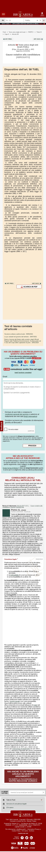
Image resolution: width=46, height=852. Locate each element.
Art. (8, 39)
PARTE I (31, 32)
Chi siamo (25, 831)
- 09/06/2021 (18, 334)
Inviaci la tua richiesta (10, 468)
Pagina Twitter (26, 837)
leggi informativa (30, 416)
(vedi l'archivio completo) (23, 372)
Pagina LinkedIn (31, 837)
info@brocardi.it (21, 829)
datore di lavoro (18, 739)
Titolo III (39, 32)
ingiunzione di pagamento (21, 749)
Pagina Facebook (22, 837)
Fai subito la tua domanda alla (23, 776)
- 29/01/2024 (22, 341)
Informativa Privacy (33, 829)
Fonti (4, 32)
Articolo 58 (15, 34)
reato (35, 705)
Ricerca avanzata (43, 20)
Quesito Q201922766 (17, 507)
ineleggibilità (14, 575)
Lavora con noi (23, 833)
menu (3, 14)
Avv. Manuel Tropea (30, 821)
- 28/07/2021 (20, 337)
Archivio (31, 831)
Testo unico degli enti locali (17, 32)
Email (5, 376)
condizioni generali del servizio (17, 414)
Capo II (7, 34)
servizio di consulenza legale (15, 489)
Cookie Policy (16, 831)
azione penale (15, 701)
